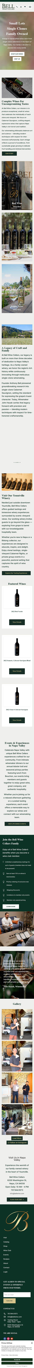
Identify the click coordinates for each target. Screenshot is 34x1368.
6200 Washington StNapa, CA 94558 (15, 1326)
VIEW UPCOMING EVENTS (17, 824)
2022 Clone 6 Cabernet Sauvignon (17, 709)
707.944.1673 (12, 1314)
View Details (17, 622)
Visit (5, 1238)
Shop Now (17, 206)
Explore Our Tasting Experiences (16, 573)
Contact (6, 1267)
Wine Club (7, 1250)
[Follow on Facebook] (4, 1338)
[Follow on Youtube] (11, 1338)
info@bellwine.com (17, 1193)
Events (6, 1255)
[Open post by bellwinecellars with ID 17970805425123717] (17, 1056)
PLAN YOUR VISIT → (17, 1199)
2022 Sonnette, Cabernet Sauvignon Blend (17, 660)
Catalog (6, 1242)
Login (5, 1272)
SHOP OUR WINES (17, 54)
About (5, 1263)
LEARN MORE (10, 906)
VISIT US (17, 59)
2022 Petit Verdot (17, 611)
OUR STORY (9, 153)
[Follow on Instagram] (8, 1338)
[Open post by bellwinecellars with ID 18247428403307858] (17, 1088)
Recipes (6, 1259)
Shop (5, 1246)
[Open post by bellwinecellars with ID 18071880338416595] (17, 1119)
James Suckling (17, 454)
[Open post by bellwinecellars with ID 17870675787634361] (17, 1024)
